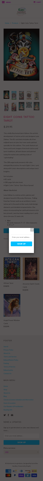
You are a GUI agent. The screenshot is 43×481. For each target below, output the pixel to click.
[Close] (32, 230)
